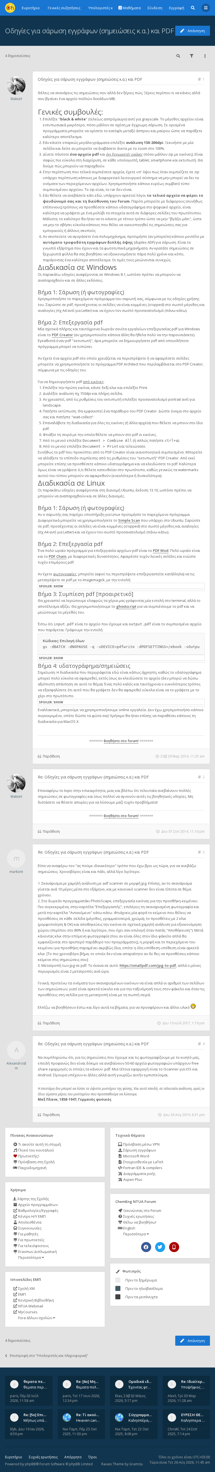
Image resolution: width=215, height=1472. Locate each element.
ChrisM (173, 1429)
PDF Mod (161, 550)
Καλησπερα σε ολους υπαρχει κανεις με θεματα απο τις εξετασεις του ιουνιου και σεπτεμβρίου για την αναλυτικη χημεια (193, 1420)
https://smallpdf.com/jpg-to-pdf (148, 965)
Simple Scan (129, 520)
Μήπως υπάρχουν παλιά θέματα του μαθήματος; (36, 1420)
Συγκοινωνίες (29, 1228)
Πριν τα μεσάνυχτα (141, 1296)
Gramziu (136, 1464)
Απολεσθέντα (29, 1222)
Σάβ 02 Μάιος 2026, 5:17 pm (130, 1398)
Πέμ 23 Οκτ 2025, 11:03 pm (80, 1431)
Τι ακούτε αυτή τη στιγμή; (39, 1144)
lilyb (13, 1429)
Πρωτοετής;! (28, 1155)
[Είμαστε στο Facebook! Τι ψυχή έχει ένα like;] (146, 1247)
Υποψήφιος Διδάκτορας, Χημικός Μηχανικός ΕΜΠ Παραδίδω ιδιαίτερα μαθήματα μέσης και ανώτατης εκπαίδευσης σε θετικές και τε (193, 1387)
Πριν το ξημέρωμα (141, 1280)
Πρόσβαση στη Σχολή (36, 1161)
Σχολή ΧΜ (26, 1288)
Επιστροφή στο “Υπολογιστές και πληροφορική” (49, 1355)
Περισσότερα (29, 1257)
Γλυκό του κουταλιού (35, 1150)
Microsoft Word (135, 1155)
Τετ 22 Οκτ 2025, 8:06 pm (132, 1431)
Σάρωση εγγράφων (139, 1150)
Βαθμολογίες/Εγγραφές (37, 1210)
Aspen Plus (132, 1179)
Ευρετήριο (13, 1457)
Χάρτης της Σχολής (33, 1198)
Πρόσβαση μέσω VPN (141, 1144)
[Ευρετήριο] (10, 8)
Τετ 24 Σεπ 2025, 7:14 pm (182, 1431)
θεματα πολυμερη (88, 1387)
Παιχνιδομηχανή (31, 1167)
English (128, 1228)
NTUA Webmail (30, 1306)
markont (16, 871)
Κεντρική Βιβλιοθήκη (35, 1300)
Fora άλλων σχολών (35, 1317)
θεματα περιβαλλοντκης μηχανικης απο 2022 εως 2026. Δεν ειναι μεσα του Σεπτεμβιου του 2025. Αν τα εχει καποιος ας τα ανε (36, 1387)
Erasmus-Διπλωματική (37, 1251)
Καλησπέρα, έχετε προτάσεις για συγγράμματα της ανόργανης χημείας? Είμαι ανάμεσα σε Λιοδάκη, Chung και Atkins (140, 1420)
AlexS (172, 1395)
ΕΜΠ (21, 1294)
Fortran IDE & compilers (142, 1167)
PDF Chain (57, 556)
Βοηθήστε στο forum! (121, 741)
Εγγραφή (176, 7)
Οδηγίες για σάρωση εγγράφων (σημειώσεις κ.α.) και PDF (89, 30)
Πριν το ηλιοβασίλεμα (144, 1288)
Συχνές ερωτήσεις (138, 1216)
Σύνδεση (155, 7)
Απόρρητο (73, 1457)
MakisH (16, 98)
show (58, 586)
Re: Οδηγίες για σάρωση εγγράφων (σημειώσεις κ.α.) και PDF (93, 777)
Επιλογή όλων (72, 640)
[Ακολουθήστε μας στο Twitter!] (160, 1247)
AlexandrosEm (16, 1065)
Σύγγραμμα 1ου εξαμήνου (151, 1414)
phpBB (30, 1464)
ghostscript (126, 606)
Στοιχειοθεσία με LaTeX (142, 1161)
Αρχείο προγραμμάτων (37, 1204)
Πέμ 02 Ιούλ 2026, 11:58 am (24, 1398)
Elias (118, 1395)
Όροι (92, 1457)
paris (14, 1395)
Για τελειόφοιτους (33, 1245)
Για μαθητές (27, 1233)
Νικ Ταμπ (70, 1429)
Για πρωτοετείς (30, 1239)
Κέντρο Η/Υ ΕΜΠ (31, 1216)
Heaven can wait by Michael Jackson (88, 1420)
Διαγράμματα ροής (138, 1173)
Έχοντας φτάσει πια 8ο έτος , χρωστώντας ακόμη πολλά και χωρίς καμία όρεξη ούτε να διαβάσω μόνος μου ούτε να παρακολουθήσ (140, 1387)
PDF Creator (62, 334)
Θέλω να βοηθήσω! (139, 1222)
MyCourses (27, 1311)
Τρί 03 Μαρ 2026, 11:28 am (182, 1398)
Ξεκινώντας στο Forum (141, 1210)
